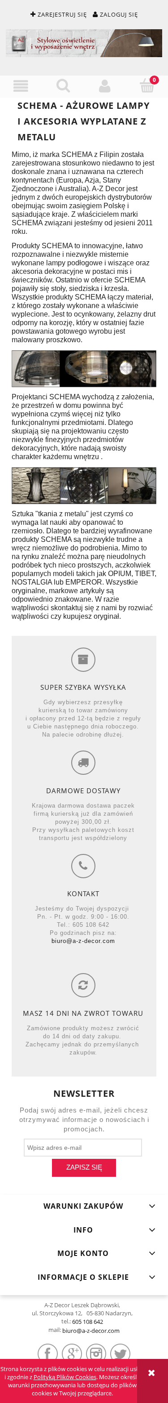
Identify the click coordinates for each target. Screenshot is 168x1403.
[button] (21, 86)
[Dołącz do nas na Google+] (71, 1354)
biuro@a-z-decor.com (83, 941)
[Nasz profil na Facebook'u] (47, 1354)
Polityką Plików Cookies (65, 1377)
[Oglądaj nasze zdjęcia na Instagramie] (96, 1354)
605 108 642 (87, 1322)
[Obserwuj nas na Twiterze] (120, 1354)
